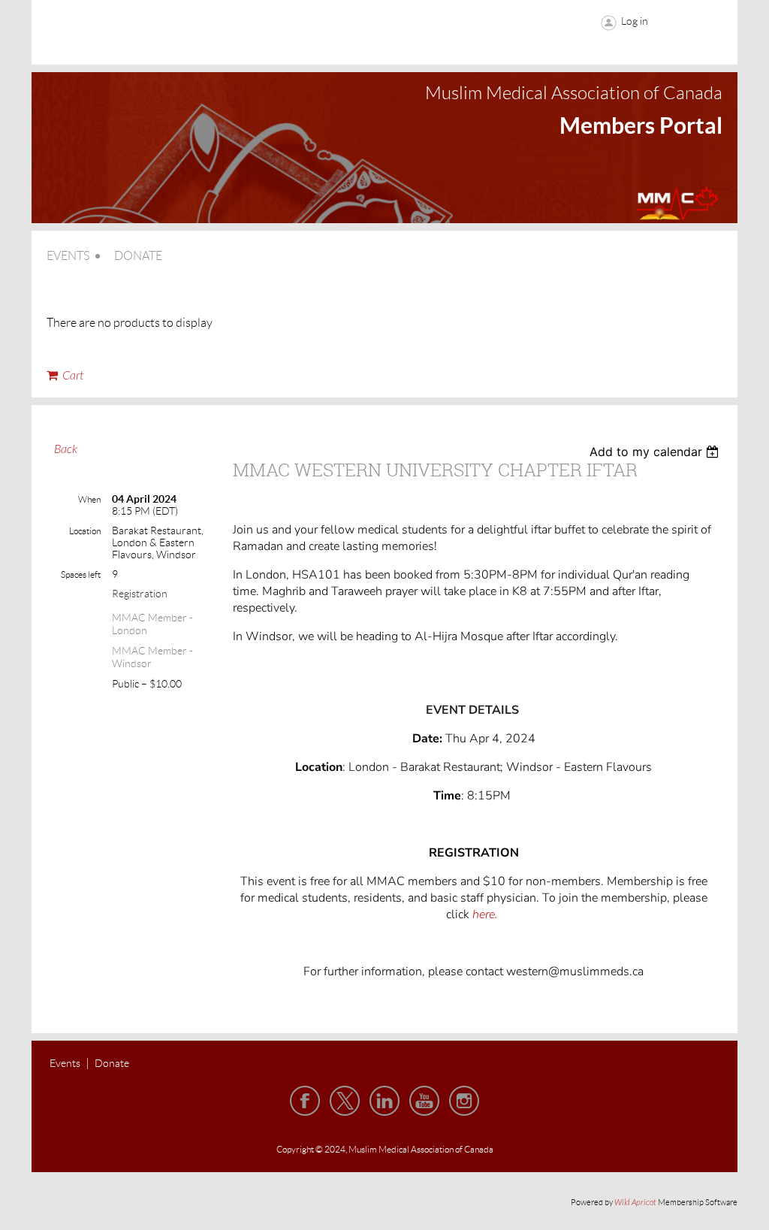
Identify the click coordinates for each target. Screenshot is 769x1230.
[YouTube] (424, 1101)
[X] (345, 1101)
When (89, 499)
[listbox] (656, 452)
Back (65, 449)
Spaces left (81, 574)
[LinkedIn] (384, 1101)
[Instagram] (464, 1101)
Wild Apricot (635, 1202)
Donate (112, 1063)
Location (85, 531)
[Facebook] (305, 1101)
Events (65, 1063)
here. (486, 914)
